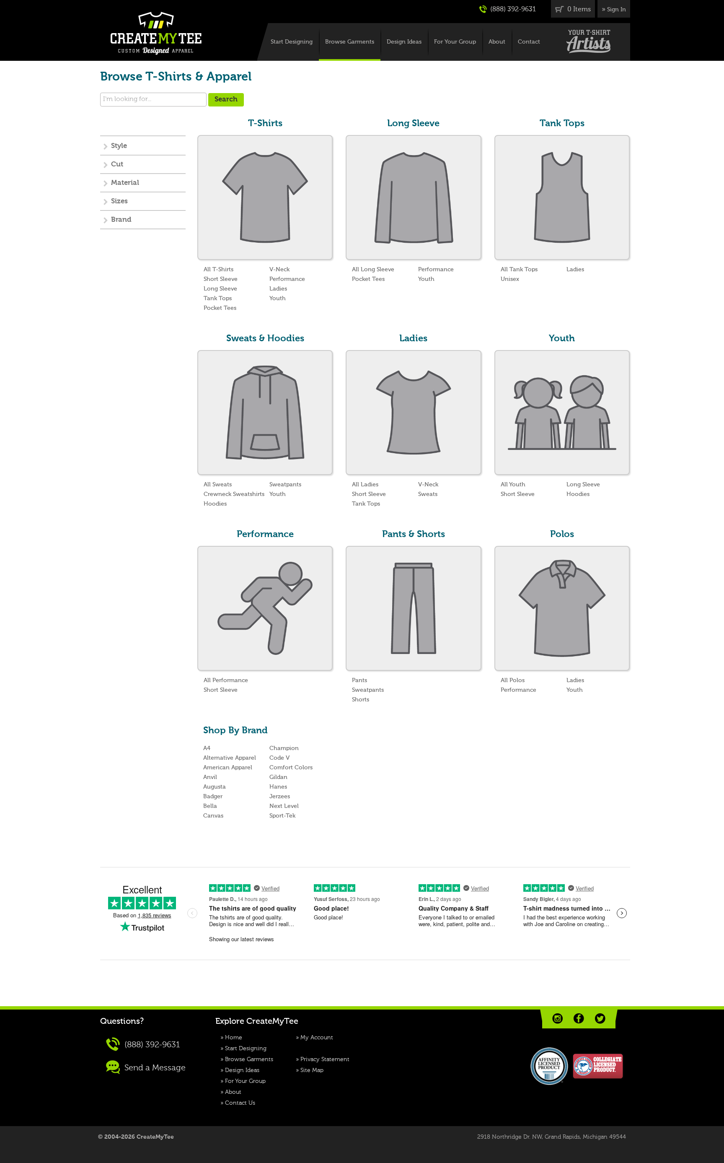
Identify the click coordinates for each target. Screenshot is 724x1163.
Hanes (278, 787)
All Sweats (218, 485)
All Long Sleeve (373, 270)
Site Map (311, 1070)
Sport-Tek (282, 816)
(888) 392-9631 (512, 9)
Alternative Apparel (229, 758)
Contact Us (240, 1103)
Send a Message (154, 1068)
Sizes (119, 201)
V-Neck (279, 270)
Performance (287, 279)
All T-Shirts (218, 270)
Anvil (210, 777)
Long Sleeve (220, 289)
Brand (121, 219)
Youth (277, 298)
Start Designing (292, 42)
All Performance (226, 680)
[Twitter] (600, 1018)
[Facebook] (578, 1018)
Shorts (360, 700)
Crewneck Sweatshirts (234, 494)
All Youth (513, 485)
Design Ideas (404, 42)
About (497, 42)
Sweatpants (285, 485)
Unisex (510, 279)
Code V (279, 758)
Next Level (284, 806)
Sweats (427, 494)
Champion (284, 748)
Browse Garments (349, 42)
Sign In (616, 10)
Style (119, 146)
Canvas (213, 816)
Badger (212, 797)
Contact (529, 42)
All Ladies (365, 485)
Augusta (214, 787)
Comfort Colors (291, 768)
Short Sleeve (221, 279)
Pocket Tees (220, 308)
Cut (117, 164)
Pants (359, 680)
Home (233, 1038)
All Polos (513, 680)
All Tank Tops (519, 270)
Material (125, 183)
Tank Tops (218, 298)
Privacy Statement (324, 1059)
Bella (210, 806)
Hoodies (215, 504)
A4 (206, 748)
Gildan (278, 777)
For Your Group (455, 42)
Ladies (278, 289)
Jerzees (279, 797)
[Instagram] (557, 1018)
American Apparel (227, 768)
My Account (316, 1038)
